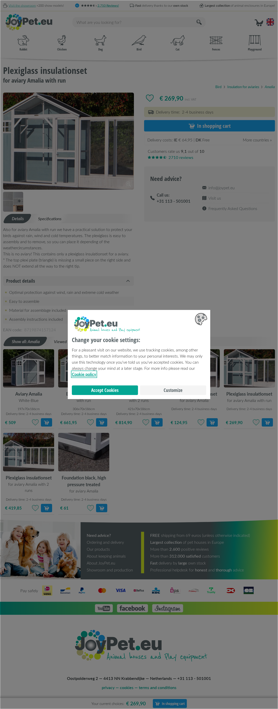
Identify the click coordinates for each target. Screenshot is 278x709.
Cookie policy (84, 374)
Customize (173, 390)
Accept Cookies (105, 390)
